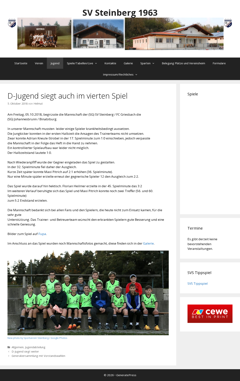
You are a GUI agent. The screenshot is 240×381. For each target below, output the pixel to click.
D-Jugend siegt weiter (25, 351)
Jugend (55, 63)
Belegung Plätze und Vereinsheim (183, 63)
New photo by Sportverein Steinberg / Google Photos (37, 338)
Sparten (145, 63)
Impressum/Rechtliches (118, 74)
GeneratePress (126, 375)
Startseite (20, 63)
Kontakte (110, 63)
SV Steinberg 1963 (120, 12)
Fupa (42, 234)
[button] (97, 63)
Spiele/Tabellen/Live (80, 63)
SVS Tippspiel (198, 283)
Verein (39, 63)
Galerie (128, 63)
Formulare (219, 63)
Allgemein (18, 347)
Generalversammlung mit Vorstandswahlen (38, 356)
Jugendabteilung (35, 347)
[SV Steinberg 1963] (120, 33)
